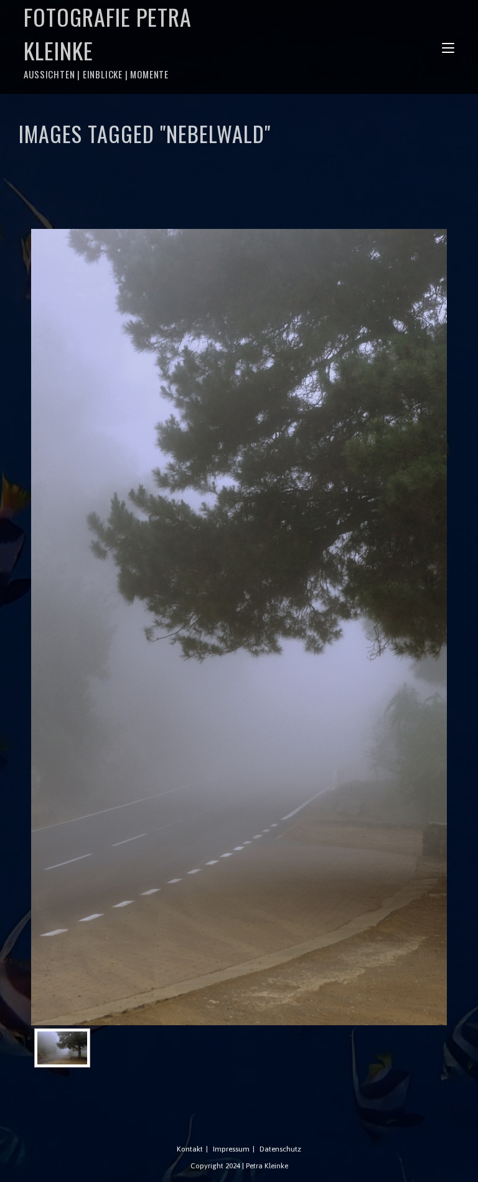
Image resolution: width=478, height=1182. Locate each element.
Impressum (231, 1149)
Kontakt (190, 1149)
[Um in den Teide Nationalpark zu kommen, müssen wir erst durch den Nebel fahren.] (62, 1047)
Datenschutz (280, 1149)
